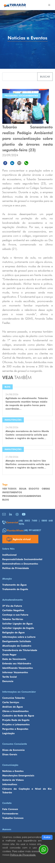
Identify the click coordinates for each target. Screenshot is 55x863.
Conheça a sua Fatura (15, 614)
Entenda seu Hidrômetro (16, 663)
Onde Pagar (9, 654)
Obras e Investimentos (15, 711)
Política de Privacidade (15, 568)
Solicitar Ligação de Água (17, 623)
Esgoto (34, 488)
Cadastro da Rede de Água (18, 715)
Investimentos (12, 492)
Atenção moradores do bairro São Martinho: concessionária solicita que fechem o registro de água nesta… (28, 464)
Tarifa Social (9, 676)
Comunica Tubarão (13, 697)
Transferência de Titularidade (19, 650)
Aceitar (47, 837)
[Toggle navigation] (49, 5)
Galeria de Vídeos (13, 779)
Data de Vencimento (14, 659)
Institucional (9, 554)
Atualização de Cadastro (16, 645)
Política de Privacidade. (23, 855)
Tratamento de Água (14, 584)
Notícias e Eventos (13, 771)
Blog (5, 499)
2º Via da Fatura (12, 605)
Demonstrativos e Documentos (20, 563)
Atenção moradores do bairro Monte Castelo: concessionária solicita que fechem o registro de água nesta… (27, 435)
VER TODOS (9, 488)
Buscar (45, 76)
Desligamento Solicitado (16, 641)
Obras (46, 488)
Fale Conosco (10, 809)
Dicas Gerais (9, 754)
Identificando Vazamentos (17, 667)
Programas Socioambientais (21, 496)
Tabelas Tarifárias (12, 619)
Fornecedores (10, 813)
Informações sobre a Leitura (18, 636)
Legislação (8, 733)
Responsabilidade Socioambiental (22, 559)
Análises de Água (12, 706)
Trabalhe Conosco (13, 818)
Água (22, 488)
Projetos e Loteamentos (16, 724)
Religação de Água (13, 632)
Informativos (9, 784)
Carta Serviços (10, 702)
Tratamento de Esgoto (15, 589)
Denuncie (7, 681)
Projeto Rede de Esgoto (15, 720)
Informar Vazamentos (15, 672)
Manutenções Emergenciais (18, 775)
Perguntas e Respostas (15, 728)
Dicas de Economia (13, 750)
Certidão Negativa (13, 610)
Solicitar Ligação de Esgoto (18, 628)
